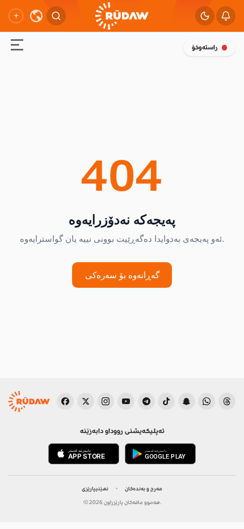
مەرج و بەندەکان (143, 489)
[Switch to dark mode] (204, 16)
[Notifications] (225, 16)
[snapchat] (186, 401)
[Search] (56, 16)
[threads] (226, 401)
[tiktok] (166, 401)
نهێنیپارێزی (95, 489)
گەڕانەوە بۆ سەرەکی (122, 274)
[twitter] (85, 401)
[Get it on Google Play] (160, 454)
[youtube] (125, 401)
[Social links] (16, 16)
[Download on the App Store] (83, 454)
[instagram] (105, 401)
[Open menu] (17, 46)
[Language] (36, 16)
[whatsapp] (206, 401)
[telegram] (146, 401)
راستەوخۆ (204, 47)
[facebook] (65, 401)
